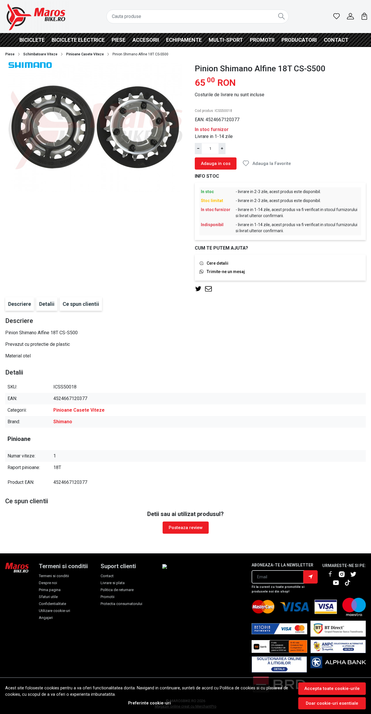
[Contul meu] (350, 16)
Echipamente (184, 40)
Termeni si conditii (54, 576)
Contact (336, 40)
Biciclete (32, 40)
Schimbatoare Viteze (40, 54)
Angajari (46, 617)
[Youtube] (338, 582)
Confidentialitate (52, 604)
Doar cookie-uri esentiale (332, 703)
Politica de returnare (117, 590)
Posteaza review (186, 527)
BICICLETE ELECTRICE (78, 40)
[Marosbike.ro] (36, 16)
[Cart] (364, 16)
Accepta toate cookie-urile (332, 688)
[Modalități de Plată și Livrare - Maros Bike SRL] (338, 664)
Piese (119, 40)
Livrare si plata (113, 583)
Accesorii (145, 40)
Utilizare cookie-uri (54, 610)
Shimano (62, 421)
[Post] (200, 288)
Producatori (299, 40)
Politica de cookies (237, 688)
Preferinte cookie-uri (149, 703)
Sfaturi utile (48, 597)
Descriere (19, 304)
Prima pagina (50, 590)
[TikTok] (350, 582)
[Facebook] (332, 574)
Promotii (262, 40)
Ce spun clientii (81, 304)
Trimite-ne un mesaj (226, 271)
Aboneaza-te (310, 577)
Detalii (46, 304)
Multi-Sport (226, 40)
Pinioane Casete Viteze (85, 54)
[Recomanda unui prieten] (210, 288)
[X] (355, 574)
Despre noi (48, 583)
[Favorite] (336, 16)
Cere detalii (217, 263)
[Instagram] (344, 574)
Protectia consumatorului (121, 604)
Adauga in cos (215, 163)
